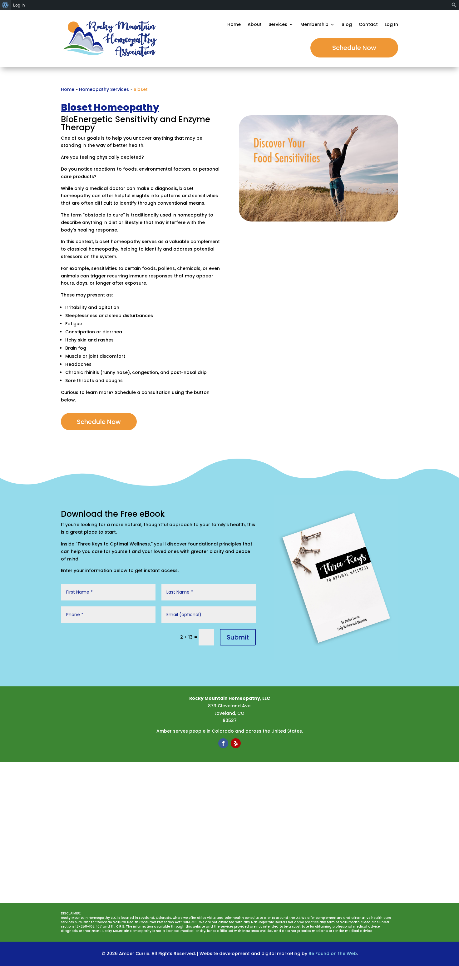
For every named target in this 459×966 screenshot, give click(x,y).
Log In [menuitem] (19, 4)
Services (278, 24)
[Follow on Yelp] (236, 743)
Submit (238, 637)
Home (234, 24)
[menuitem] (5, 5)
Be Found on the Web (332, 953)
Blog (347, 24)
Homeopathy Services (104, 89)
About (255, 24)
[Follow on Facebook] (223, 743)
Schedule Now (354, 47)
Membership (314, 24)
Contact (368, 24)
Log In (391, 24)
